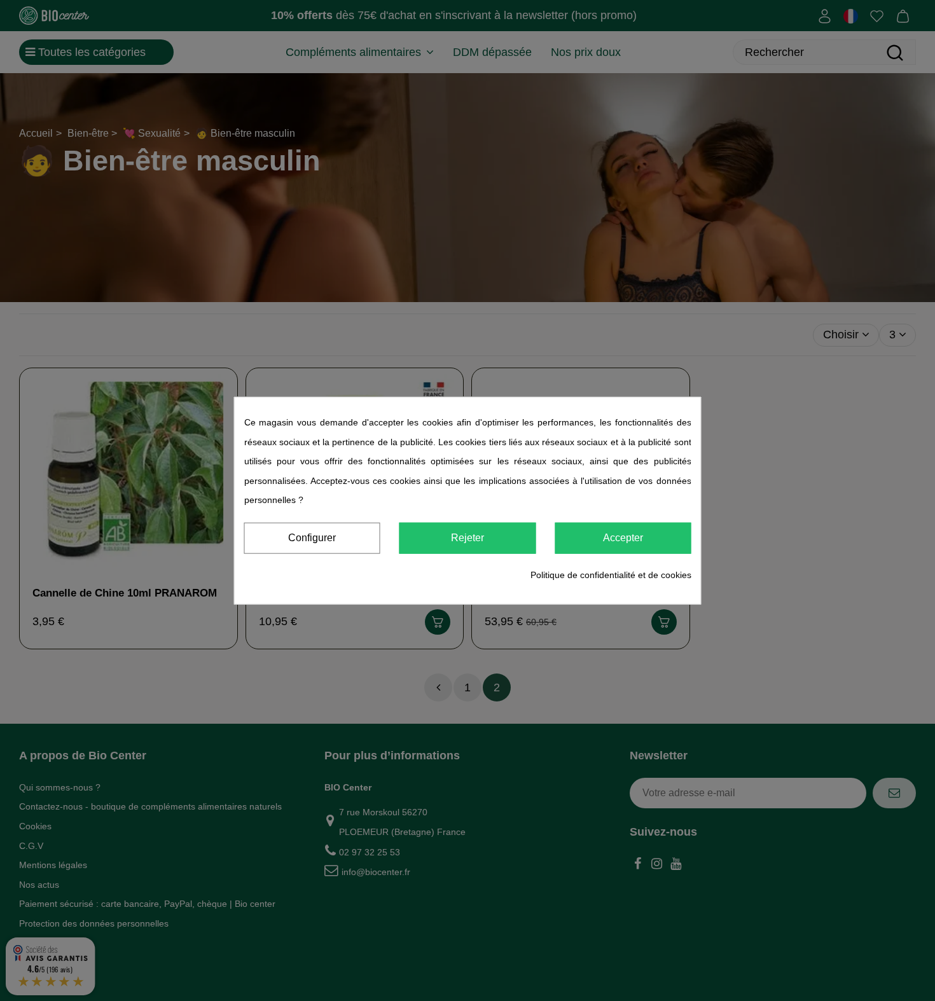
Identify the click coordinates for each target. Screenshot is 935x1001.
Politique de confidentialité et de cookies (610, 575)
